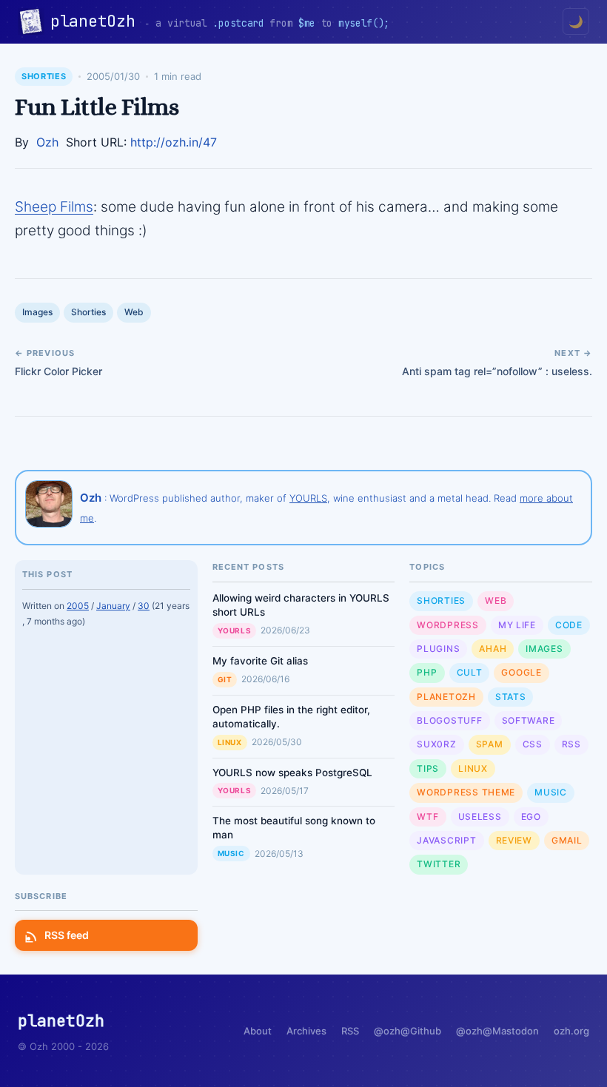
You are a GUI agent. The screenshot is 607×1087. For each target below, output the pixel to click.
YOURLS (308, 498)
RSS (571, 744)
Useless (480, 816)
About (258, 1031)
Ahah (492, 648)
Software (528, 720)
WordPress (447, 624)
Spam (489, 744)
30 (144, 605)
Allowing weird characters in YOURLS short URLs (300, 605)
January (113, 605)
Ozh (47, 142)
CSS (533, 744)
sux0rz (436, 744)
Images (37, 311)
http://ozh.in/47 (173, 142)
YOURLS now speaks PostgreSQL (292, 772)
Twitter (438, 863)
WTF (427, 816)
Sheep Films (54, 206)
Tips (428, 768)
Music (231, 853)
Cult (470, 672)
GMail (567, 840)
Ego (531, 816)
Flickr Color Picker (58, 371)
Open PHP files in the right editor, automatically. (291, 717)
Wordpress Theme (466, 792)
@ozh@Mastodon (497, 1031)
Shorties (43, 76)
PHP (427, 672)
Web (134, 311)
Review (514, 840)
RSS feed (66, 935)
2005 (78, 605)
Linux (230, 742)
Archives (306, 1031)
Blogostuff (449, 720)
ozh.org (571, 1031)
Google (521, 672)
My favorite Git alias (260, 661)
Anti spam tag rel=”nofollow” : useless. (497, 371)
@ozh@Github (407, 1031)
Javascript (446, 840)
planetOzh (97, 21)
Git (225, 679)
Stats (510, 696)
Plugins (438, 648)
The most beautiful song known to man (293, 828)
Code (569, 624)
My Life (517, 624)
